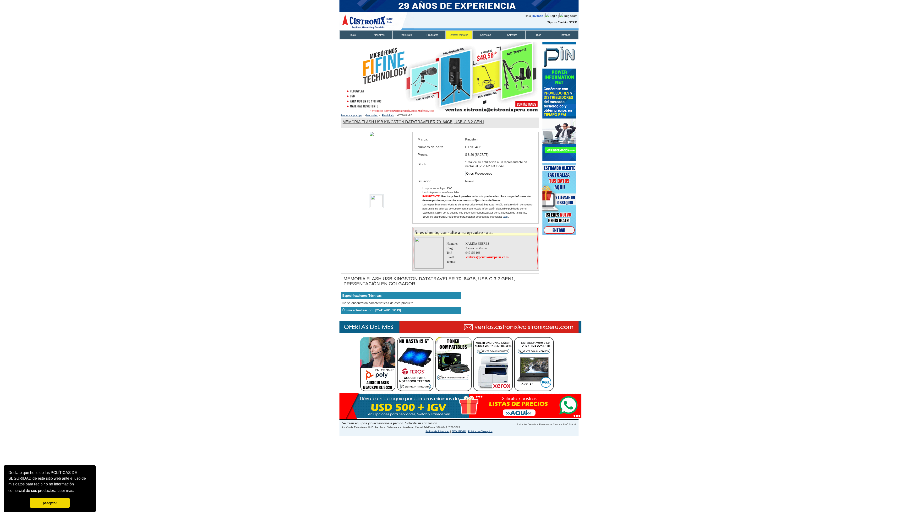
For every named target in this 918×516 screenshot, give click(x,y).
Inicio (353, 34)
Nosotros (379, 34)
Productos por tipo (351, 115)
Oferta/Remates (459, 34)
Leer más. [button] (65, 491)
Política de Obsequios (480, 431)
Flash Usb (388, 115)
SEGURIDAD (459, 431)
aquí (505, 216)
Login (554, 16)
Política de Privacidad (437, 431)
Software (512, 34)
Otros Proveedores (479, 173)
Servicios (485, 34)
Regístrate (570, 16)
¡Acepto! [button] (50, 503)
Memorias (372, 115)
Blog (538, 34)
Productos (432, 34)
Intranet (565, 34)
